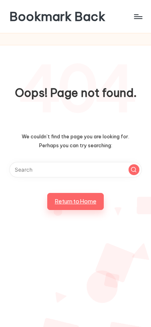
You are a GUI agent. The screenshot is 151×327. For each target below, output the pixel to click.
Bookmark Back (57, 16)
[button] (134, 169)
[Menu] (138, 16)
